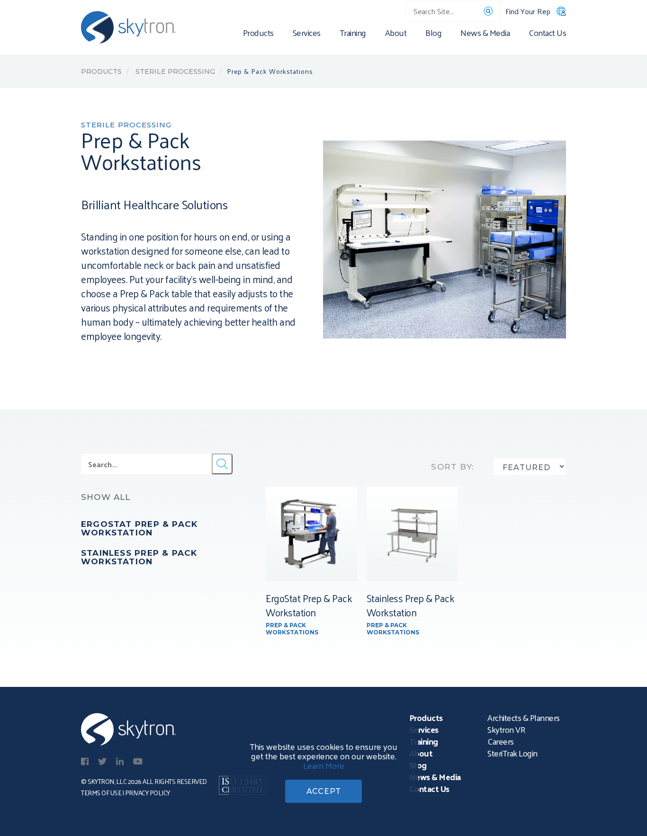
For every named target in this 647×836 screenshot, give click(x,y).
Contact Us (547, 34)
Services (307, 34)
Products (258, 34)
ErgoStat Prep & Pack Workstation (139, 528)
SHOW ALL (106, 497)
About (396, 34)
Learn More (323, 765)
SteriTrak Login (512, 753)
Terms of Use (101, 793)
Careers (500, 741)
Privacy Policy (147, 793)
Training (353, 34)
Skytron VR (506, 729)
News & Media (485, 34)
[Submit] (222, 464)
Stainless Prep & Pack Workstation (139, 557)
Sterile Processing (174, 71)
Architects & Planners (523, 717)
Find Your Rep (527, 11)
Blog (433, 34)
